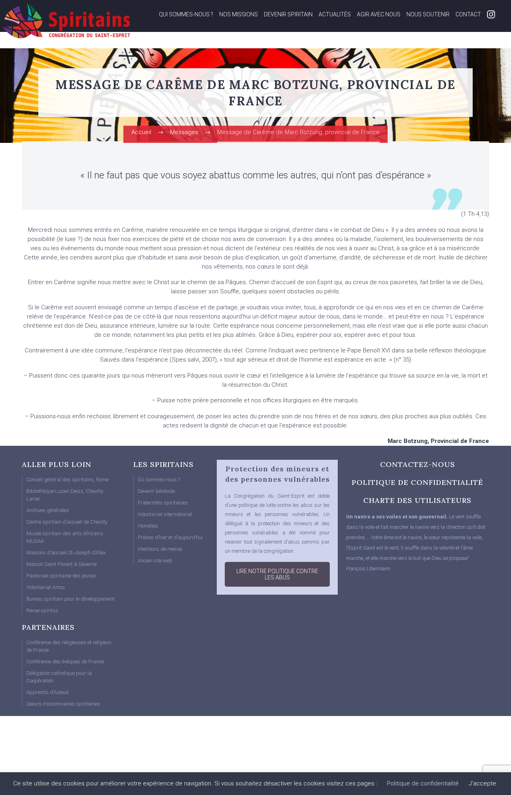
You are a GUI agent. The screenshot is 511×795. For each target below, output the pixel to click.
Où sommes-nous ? (159, 480)
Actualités (335, 14)
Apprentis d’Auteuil (47, 692)
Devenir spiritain (288, 14)
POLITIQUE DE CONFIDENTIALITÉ (417, 482)
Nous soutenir (428, 14)
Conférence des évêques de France (65, 661)
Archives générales (47, 510)
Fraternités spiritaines (163, 503)
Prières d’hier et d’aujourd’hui (170, 537)
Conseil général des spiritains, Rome (67, 480)
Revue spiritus (42, 610)
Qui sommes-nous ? (186, 14)
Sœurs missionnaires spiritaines (63, 704)
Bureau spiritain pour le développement (70, 599)
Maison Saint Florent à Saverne (61, 564)
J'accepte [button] (482, 783)
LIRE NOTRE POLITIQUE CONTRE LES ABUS (277, 574)
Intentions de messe (160, 549)
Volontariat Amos (45, 587)
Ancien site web (155, 561)
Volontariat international (165, 514)
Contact (468, 14)
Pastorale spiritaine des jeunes (61, 576)
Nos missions (238, 14)
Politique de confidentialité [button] (423, 783)
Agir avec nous (378, 14)
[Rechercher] (487, 43)
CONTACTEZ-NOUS (417, 464)
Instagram (491, 14)
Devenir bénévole (156, 491)
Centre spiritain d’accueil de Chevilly (66, 522)
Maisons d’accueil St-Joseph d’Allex (66, 553)
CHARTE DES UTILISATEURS (417, 500)
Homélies (148, 526)
